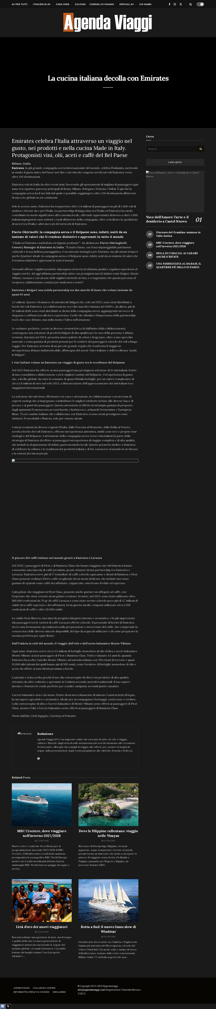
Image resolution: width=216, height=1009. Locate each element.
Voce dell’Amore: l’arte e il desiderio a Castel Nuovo (167, 219)
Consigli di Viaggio (102, 4)
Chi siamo (145, 4)
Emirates (18, 168)
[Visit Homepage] (108, 22)
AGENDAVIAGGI (22, 988)
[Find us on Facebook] (169, 4)
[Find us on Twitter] (180, 4)
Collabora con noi (44, 988)
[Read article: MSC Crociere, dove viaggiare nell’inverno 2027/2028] (42, 804)
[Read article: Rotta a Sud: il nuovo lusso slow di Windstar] (108, 900)
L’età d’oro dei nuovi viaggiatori (42, 927)
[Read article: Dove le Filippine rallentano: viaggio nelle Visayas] (108, 804)
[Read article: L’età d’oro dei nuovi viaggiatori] (42, 900)
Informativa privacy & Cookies (31, 992)
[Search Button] (190, 4)
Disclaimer (59, 992)
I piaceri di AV (41, 4)
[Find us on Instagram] (175, 4)
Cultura (80, 4)
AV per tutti (19, 4)
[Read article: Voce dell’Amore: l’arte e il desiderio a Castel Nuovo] (175, 191)
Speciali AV (126, 4)
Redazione (45, 734)
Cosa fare (62, 4)
